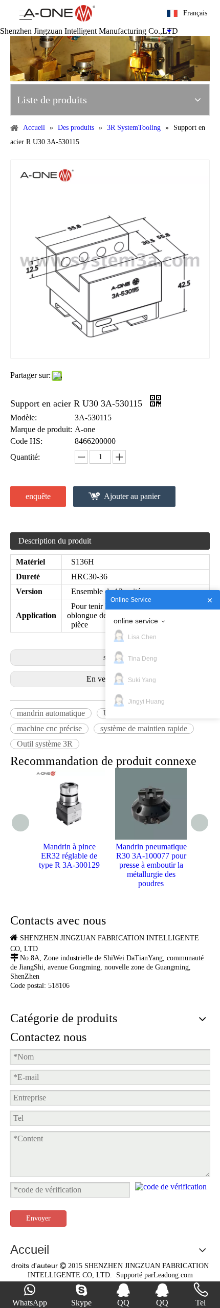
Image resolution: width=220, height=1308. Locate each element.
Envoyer (38, 1218)
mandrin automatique (51, 713)
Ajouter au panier (132, 496)
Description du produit (54, 540)
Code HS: (26, 441)
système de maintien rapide (143, 728)
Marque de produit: (41, 429)
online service (136, 621)
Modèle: (23, 417)
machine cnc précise (49, 728)
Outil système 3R (45, 743)
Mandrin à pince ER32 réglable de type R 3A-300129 (69, 855)
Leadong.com (173, 1275)
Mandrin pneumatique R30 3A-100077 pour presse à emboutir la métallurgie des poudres (151, 865)
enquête (38, 496)
